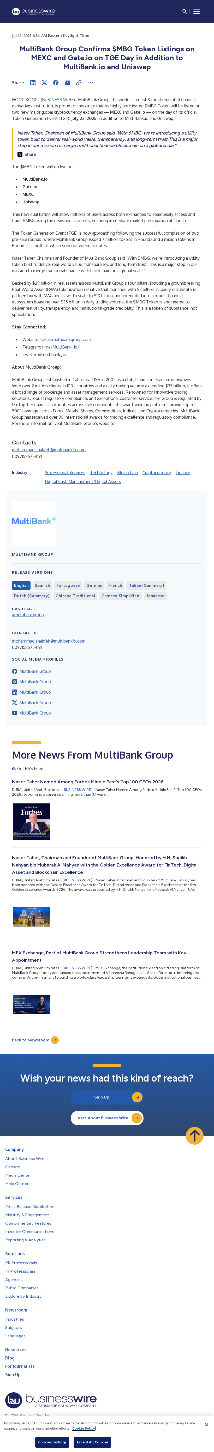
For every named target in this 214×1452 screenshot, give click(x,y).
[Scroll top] (195, 1136)
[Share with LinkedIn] (33, 82)
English (21, 585)
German (94, 585)
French (115, 585)
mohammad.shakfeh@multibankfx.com (49, 449)
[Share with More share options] (90, 82)
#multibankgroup (28, 614)
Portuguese (68, 585)
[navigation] (197, 11)
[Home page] (33, 11)
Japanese (155, 596)
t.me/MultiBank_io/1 (61, 347)
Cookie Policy (83, 1428)
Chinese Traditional (75, 596)
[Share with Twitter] (44, 82)
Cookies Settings (52, 1442)
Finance (183, 472)
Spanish (42, 585)
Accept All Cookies (92, 1442)
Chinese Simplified (121, 596)
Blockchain (127, 472)
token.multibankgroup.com (65, 339)
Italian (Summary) (146, 585)
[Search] (184, 11)
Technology (101, 472)
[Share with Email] (67, 82)
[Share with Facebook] (56, 82)
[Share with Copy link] (79, 82)
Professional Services (65, 472)
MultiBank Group (35, 671)
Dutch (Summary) (31, 596)
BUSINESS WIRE (58, 99)
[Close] (206, 1424)
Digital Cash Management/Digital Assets (83, 481)
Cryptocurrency (156, 472)
